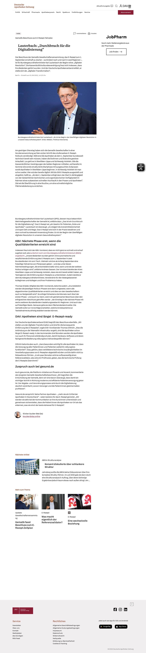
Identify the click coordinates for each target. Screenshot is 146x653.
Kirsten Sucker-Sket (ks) (33, 413)
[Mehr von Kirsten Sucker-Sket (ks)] (17, 415)
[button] (24, 6)
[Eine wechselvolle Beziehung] (79, 501)
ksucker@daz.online (31, 416)
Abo (126, 12)
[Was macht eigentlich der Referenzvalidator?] (53, 501)
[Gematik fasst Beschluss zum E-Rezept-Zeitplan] (26, 501)
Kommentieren (81, 33)
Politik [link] (18, 34)
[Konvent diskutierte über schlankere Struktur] (27, 470)
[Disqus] (55, 564)
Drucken (93, 33)
